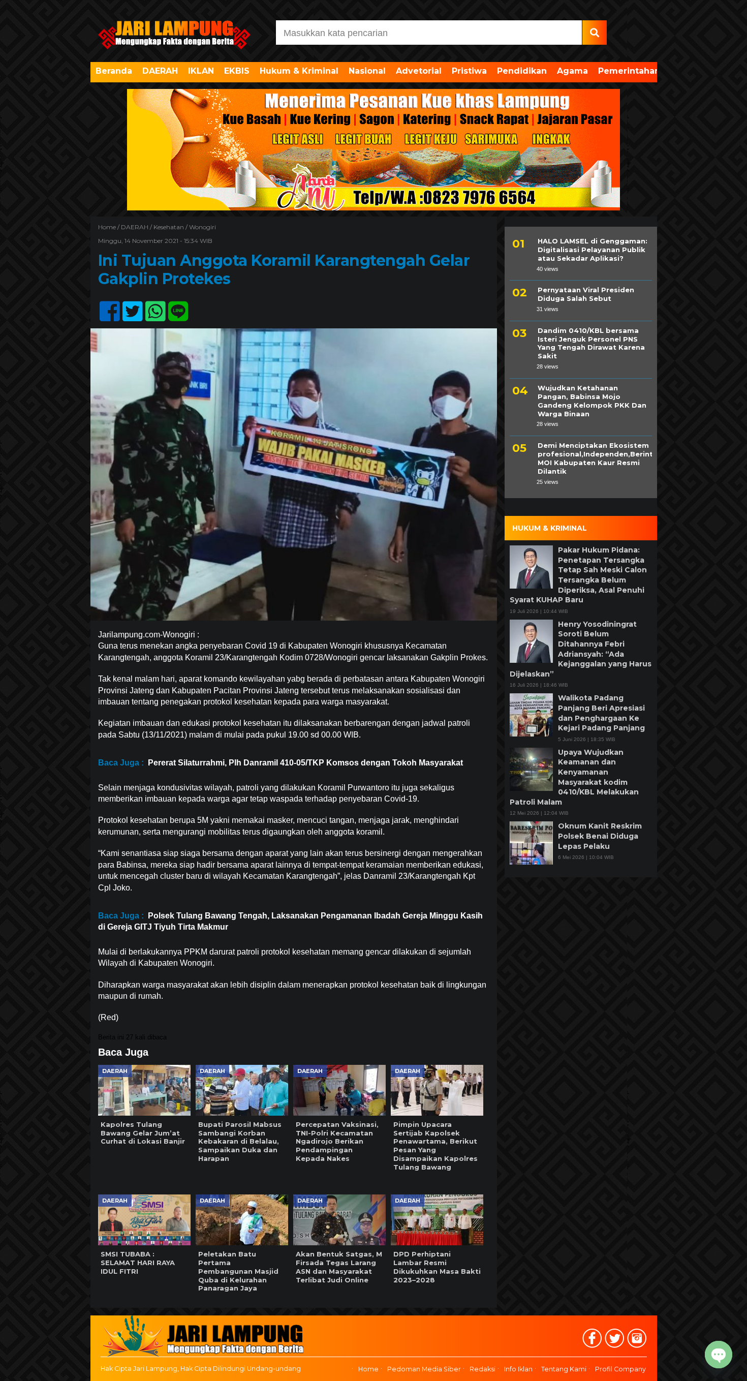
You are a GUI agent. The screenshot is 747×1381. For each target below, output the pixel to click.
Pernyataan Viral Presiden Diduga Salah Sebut (586, 294)
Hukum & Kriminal (299, 71)
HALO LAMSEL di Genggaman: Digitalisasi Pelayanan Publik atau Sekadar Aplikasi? (592, 249)
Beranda (114, 71)
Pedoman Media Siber (424, 1369)
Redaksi (482, 1369)
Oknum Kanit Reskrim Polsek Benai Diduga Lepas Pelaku (600, 835)
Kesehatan (168, 227)
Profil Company (620, 1369)
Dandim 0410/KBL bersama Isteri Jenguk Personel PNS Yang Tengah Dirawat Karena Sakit (591, 343)
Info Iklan (518, 1369)
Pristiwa (469, 71)
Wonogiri (202, 227)
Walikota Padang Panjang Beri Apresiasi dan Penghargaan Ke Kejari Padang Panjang (601, 712)
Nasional (367, 71)
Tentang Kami (563, 1369)
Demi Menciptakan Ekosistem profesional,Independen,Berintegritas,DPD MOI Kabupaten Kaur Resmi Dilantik (595, 458)
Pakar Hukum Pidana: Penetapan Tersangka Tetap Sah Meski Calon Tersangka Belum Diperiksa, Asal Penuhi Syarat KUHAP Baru (578, 574)
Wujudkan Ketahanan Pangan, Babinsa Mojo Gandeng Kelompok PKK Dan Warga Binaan (592, 401)
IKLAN (201, 71)
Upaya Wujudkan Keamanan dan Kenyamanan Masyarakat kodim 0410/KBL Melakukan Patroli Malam (574, 777)
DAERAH (160, 71)
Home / (109, 227)
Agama (572, 71)
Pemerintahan (629, 71)
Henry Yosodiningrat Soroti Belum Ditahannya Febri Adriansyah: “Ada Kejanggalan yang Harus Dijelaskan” (580, 649)
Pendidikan (522, 71)
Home (368, 1369)
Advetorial (419, 71)
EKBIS (237, 71)
